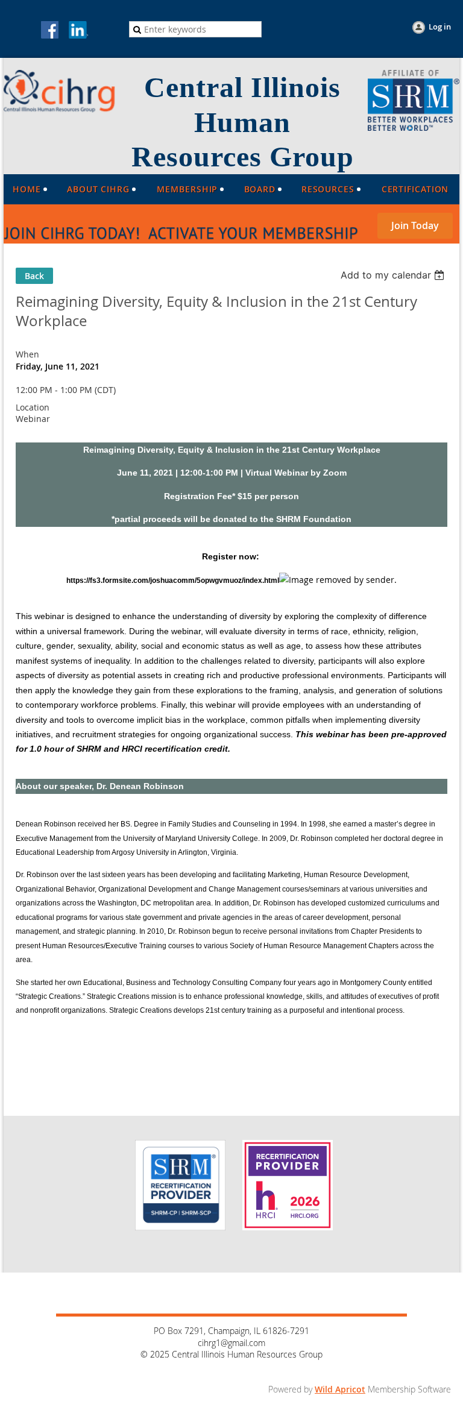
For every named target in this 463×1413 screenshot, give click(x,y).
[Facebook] (50, 30)
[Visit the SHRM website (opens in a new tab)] (413, 127)
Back (34, 276)
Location (32, 407)
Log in (440, 26)
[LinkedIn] (78, 30)
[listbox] (394, 275)
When (27, 354)
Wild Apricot (340, 1389)
